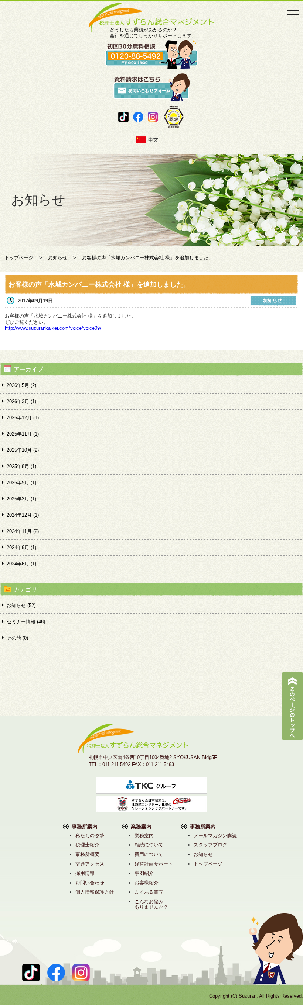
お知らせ (203, 854)
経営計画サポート (154, 864)
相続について (149, 845)
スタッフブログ (210, 845)
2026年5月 (21, 385)
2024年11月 (23, 531)
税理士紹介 (87, 845)
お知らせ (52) (21, 605)
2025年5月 (21, 482)
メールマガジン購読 (215, 835)
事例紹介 (144, 873)
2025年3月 (21, 499)
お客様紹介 (147, 883)
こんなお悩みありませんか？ (151, 904)
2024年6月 (21, 563)
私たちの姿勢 (89, 835)
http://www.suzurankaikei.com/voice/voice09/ (53, 328)
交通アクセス (89, 864)
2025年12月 (23, 417)
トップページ (208, 864)
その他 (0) (17, 638)
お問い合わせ (89, 883)
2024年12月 (23, 515)
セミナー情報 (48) (26, 621)
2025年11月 (23, 434)
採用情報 (85, 873)
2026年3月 (21, 401)
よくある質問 (149, 892)
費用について (149, 854)
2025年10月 (23, 450)
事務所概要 (87, 854)
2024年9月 (21, 547)
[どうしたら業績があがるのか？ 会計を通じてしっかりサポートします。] (151, 5)
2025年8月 (21, 466)
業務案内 (144, 835)
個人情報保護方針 (94, 892)
